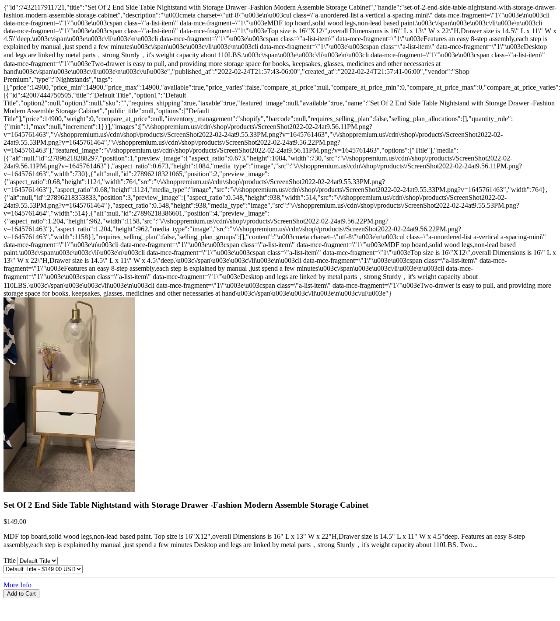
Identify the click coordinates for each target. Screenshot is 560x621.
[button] (280, 602)
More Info (18, 585)
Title (11, 560)
